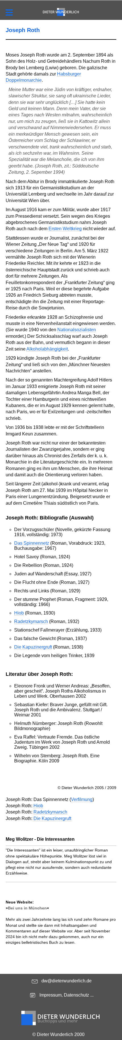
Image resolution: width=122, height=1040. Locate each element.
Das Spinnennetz (31, 543)
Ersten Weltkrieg (65, 228)
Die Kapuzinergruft (33, 647)
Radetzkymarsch (31, 621)
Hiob (19, 613)
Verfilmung (81, 799)
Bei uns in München (27, 908)
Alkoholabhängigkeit (47, 349)
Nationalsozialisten (76, 329)
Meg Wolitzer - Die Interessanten (40, 839)
